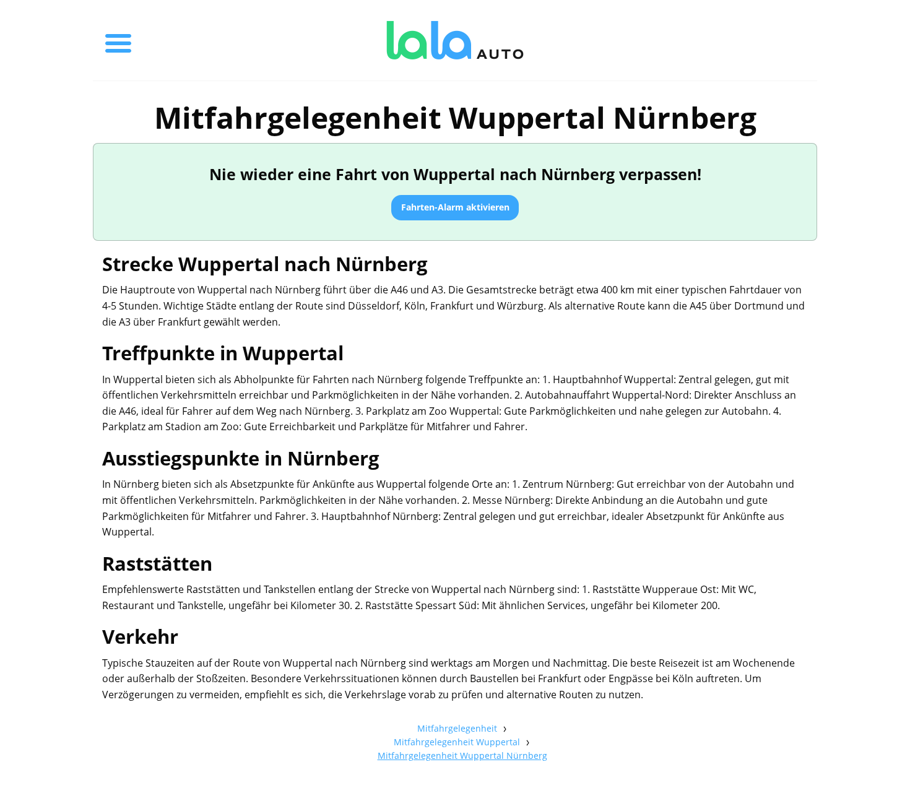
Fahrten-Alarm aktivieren (455, 207)
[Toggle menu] (118, 40)
